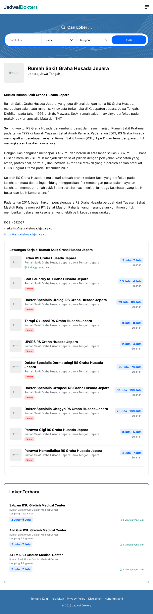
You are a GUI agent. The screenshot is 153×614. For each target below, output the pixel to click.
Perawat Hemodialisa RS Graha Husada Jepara (63, 451)
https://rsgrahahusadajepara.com (26, 234)
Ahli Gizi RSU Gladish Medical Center (38, 530)
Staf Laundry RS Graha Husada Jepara (56, 279)
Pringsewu (27, 538)
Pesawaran (27, 513)
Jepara (94, 262)
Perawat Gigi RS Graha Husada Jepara (56, 430)
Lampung (14, 513)
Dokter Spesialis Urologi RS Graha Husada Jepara (66, 300)
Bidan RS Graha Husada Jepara (50, 258)
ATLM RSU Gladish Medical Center (36, 555)
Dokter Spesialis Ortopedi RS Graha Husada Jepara (67, 388)
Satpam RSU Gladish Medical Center (37, 505)
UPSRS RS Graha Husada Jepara (51, 342)
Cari (129, 40)
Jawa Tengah (79, 262)
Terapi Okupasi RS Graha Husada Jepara (58, 321)
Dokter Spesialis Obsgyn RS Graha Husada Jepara (66, 409)
